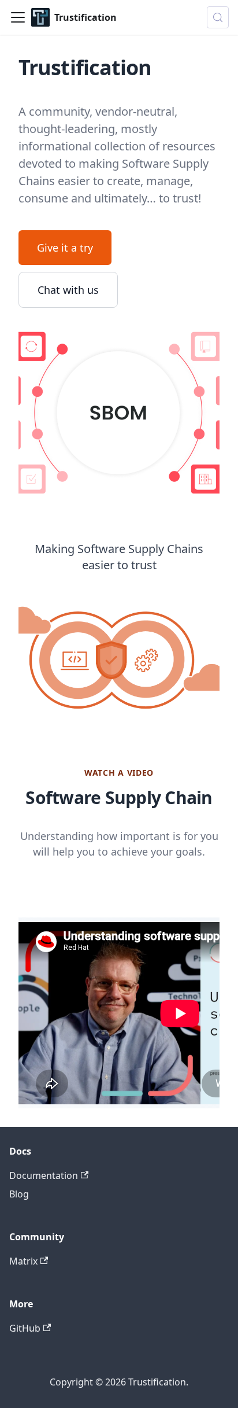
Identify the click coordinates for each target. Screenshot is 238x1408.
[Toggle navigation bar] (18, 17)
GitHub (24, 1328)
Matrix (23, 1261)
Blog (19, 1194)
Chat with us (68, 290)
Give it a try (65, 248)
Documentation (43, 1175)
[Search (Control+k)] (218, 17)
